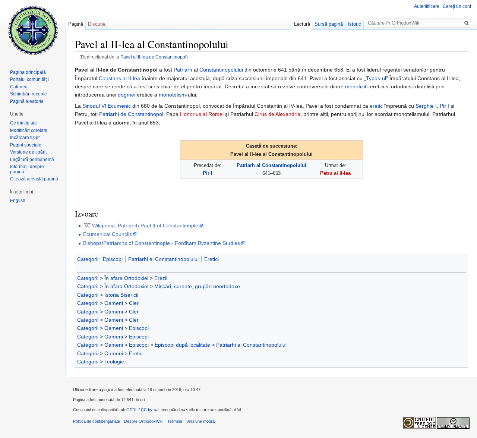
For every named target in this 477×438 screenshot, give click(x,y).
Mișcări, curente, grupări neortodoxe (197, 286)
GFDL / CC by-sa (142, 409)
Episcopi (113, 259)
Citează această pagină (34, 179)
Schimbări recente (28, 94)
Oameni (113, 303)
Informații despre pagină (27, 169)
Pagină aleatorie (27, 101)
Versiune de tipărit (28, 152)
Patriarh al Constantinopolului (271, 165)
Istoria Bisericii (121, 295)
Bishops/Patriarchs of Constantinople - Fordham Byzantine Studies (161, 243)
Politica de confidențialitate (96, 421)
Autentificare (426, 6)
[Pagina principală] (33, 30)
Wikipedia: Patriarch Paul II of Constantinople (145, 226)
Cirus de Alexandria (277, 114)
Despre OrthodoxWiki (143, 421)
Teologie (114, 362)
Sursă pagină (329, 24)
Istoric (354, 24)
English (17, 200)
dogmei (126, 95)
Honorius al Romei (202, 114)
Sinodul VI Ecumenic (106, 106)
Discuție (96, 24)
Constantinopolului (221, 70)
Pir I (444, 106)
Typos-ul (376, 78)
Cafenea (19, 86)
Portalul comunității (29, 79)
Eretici (211, 259)
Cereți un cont (457, 6)
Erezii (160, 278)
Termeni (174, 421)
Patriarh (183, 70)
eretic (376, 106)
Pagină (75, 24)
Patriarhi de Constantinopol (131, 114)
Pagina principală (28, 72)
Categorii (87, 259)
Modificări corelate (28, 130)
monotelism (172, 95)
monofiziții (357, 86)
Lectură (302, 24)
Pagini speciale (25, 145)
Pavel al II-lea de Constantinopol (153, 56)
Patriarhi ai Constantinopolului (163, 259)
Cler (134, 303)
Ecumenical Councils (107, 234)
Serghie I (426, 106)
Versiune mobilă (200, 421)
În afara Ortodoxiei (126, 278)
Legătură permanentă (32, 159)
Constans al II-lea (119, 78)
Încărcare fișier (25, 137)
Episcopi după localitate (182, 345)
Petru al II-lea (335, 173)
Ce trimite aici (24, 123)
